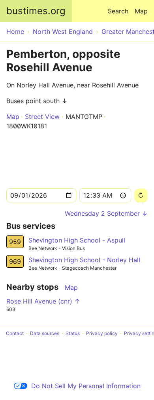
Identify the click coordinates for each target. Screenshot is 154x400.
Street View (42, 116)
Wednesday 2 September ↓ (106, 213)
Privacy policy (102, 333)
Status (73, 333)
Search (118, 11)
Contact (15, 333)
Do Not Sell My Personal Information (86, 386)
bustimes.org (36, 11)
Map (141, 11)
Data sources (44, 333)
